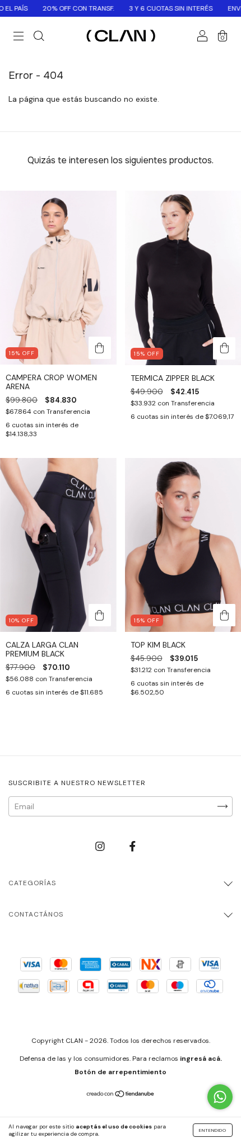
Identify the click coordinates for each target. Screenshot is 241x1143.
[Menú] (18, 37)
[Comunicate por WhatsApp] (220, 1096)
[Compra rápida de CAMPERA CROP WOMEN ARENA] (100, 348)
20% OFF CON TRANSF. (61, 8)
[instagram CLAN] (101, 847)
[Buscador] (38, 37)
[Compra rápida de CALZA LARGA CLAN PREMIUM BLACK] (100, 615)
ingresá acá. (201, 1058)
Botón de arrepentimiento (120, 1072)
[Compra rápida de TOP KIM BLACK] (224, 615)
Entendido (212, 1130)
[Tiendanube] (121, 1095)
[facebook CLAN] (132, 847)
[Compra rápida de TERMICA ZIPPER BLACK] (224, 348)
